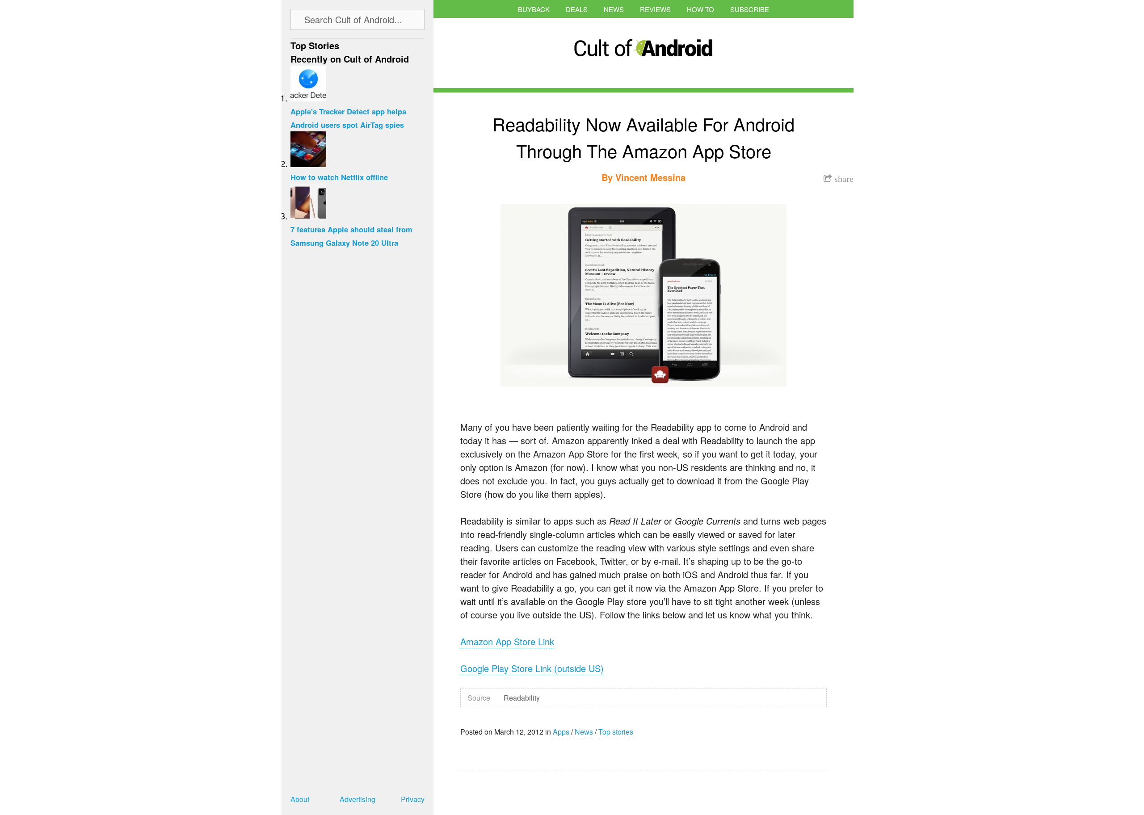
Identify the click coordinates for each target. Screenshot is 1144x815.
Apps (561, 732)
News (614, 9)
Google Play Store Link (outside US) (532, 668)
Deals (577, 9)
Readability (522, 698)
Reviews (655, 9)
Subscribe (749, 9)
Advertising (357, 799)
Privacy (413, 799)
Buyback (534, 9)
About (299, 799)
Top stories (615, 732)
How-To (700, 9)
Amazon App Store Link (507, 641)
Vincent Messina (650, 177)
